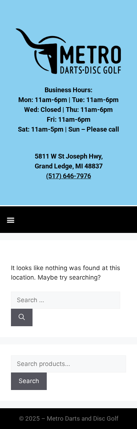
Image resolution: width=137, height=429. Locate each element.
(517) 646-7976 (68, 176)
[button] (11, 220)
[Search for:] (65, 300)
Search (29, 381)
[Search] (22, 317)
